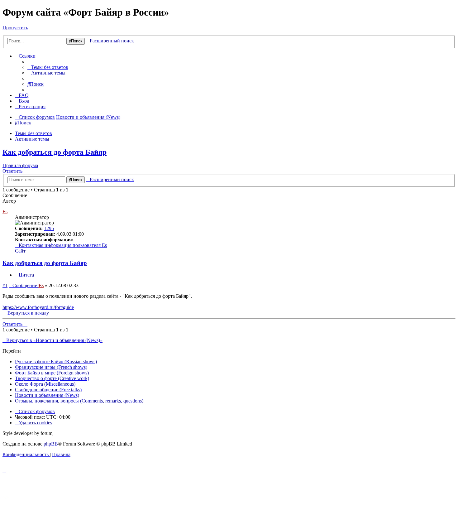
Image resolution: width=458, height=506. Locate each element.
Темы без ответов (33, 133)
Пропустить (15, 27)
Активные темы (32, 139)
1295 (49, 228)
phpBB (51, 443)
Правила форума (20, 165)
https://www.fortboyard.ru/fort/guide (38, 307)
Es (4, 211)
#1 (4, 285)
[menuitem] (47, 67)
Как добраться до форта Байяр (54, 152)
